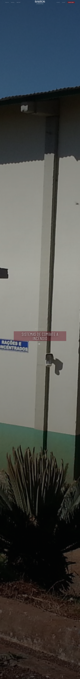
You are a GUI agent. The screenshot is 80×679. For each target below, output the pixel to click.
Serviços (12, 2)
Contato (63, 2)
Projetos (7, 2)
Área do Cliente (71, 2)
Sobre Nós (18, 2)
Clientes (58, 2)
